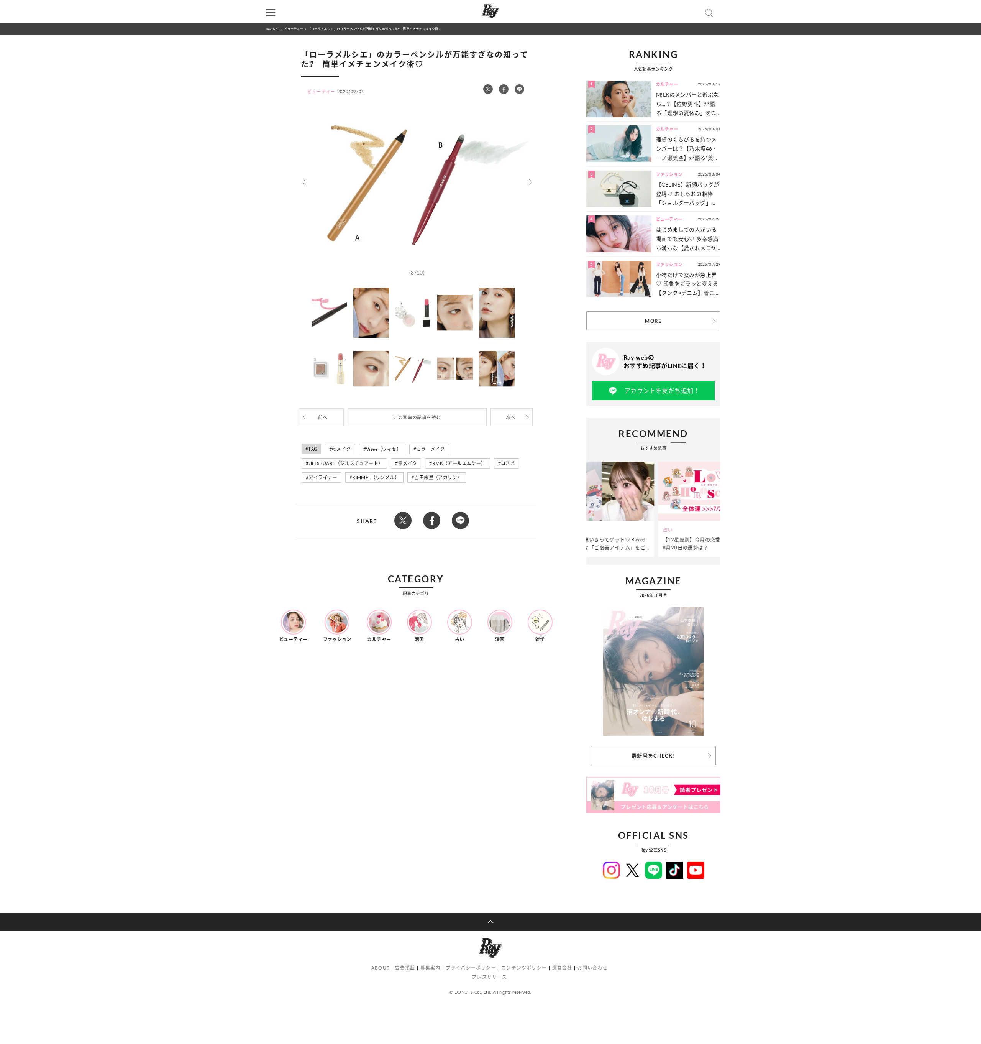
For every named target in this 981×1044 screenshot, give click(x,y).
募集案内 (430, 968)
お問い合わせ (592, 968)
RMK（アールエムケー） (459, 463)
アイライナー (322, 477)
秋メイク (341, 449)
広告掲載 (405, 968)
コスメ (508, 463)
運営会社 (562, 968)
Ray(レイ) (272, 28)
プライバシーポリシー (471, 968)
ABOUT (380, 968)
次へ (510, 417)
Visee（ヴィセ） (383, 449)
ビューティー (293, 28)
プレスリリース (489, 977)
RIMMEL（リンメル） (375, 477)
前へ (323, 417)
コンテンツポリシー (524, 968)
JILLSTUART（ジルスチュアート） (345, 463)
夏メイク (407, 463)
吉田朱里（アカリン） (438, 477)
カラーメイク (430, 449)
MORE (653, 321)
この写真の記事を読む (417, 417)
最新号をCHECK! (653, 756)
